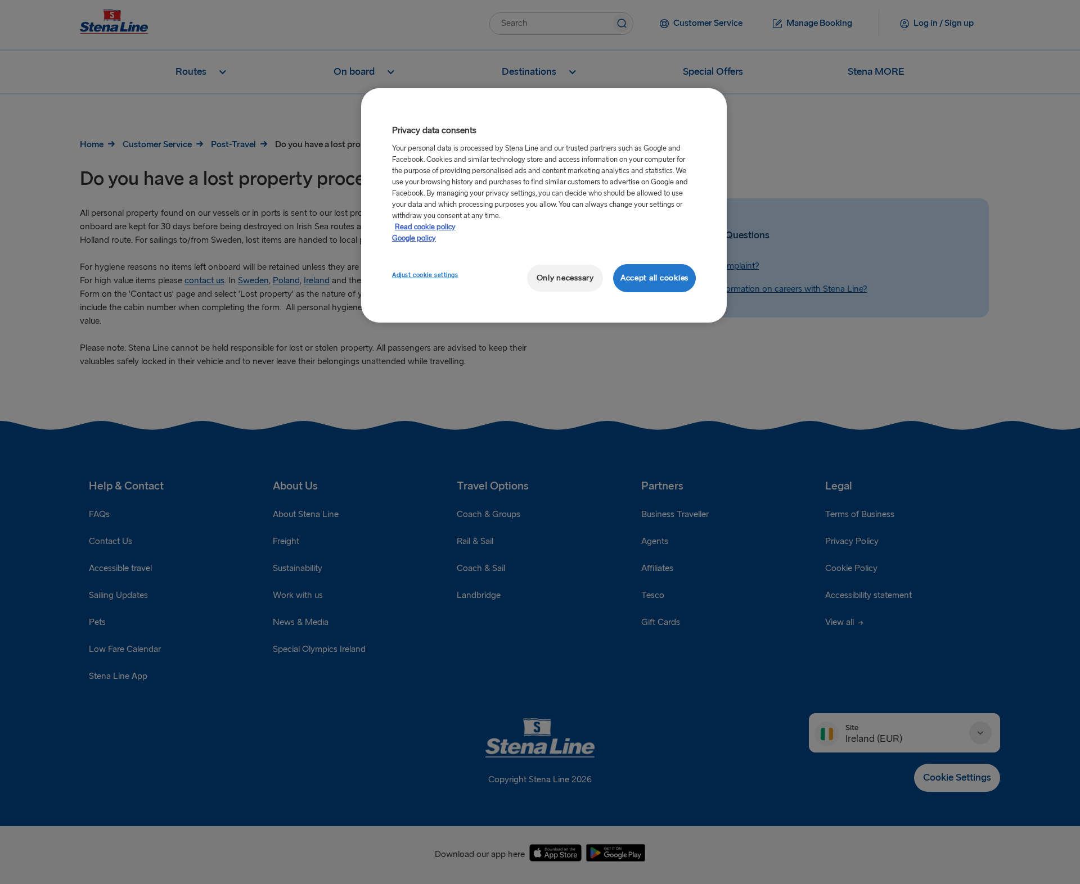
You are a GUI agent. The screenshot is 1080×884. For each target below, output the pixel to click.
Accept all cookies (654, 278)
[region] (544, 205)
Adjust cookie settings (425, 275)
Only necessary (565, 278)
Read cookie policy (425, 227)
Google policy (414, 238)
